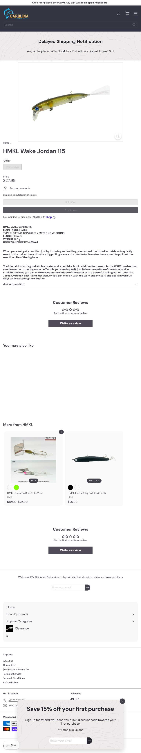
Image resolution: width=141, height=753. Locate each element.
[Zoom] (118, 136)
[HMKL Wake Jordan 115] (26, 382)
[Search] (134, 25)
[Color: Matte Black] (70, 487)
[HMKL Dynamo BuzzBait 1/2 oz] (33, 468)
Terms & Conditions (14, 678)
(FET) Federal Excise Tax (16, 669)
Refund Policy (10, 682)
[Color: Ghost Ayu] (9, 394)
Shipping (7, 194)
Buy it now (70, 210)
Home (6, 143)
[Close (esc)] (122, 701)
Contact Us (9, 665)
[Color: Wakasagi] (9, 487)
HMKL (28, 424)
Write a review (70, 323)
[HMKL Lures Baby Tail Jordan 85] (94, 468)
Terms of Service (12, 673)
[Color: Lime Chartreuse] (16, 487)
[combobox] (70, 25)
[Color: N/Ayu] (76, 487)
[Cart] (127, 13)
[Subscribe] (89, 740)
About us (8, 660)
